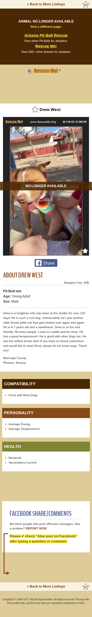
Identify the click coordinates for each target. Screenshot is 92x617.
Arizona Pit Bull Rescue (46, 35)
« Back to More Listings (46, 4)
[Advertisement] (46, 88)
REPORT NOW (36, 528)
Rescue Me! (46, 46)
